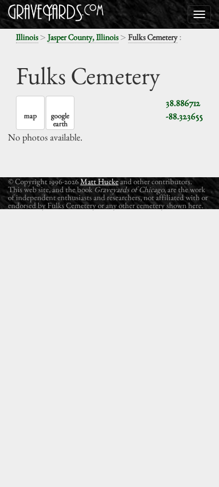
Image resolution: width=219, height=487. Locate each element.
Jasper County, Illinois (83, 37)
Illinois (27, 37)
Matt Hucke (99, 181)
